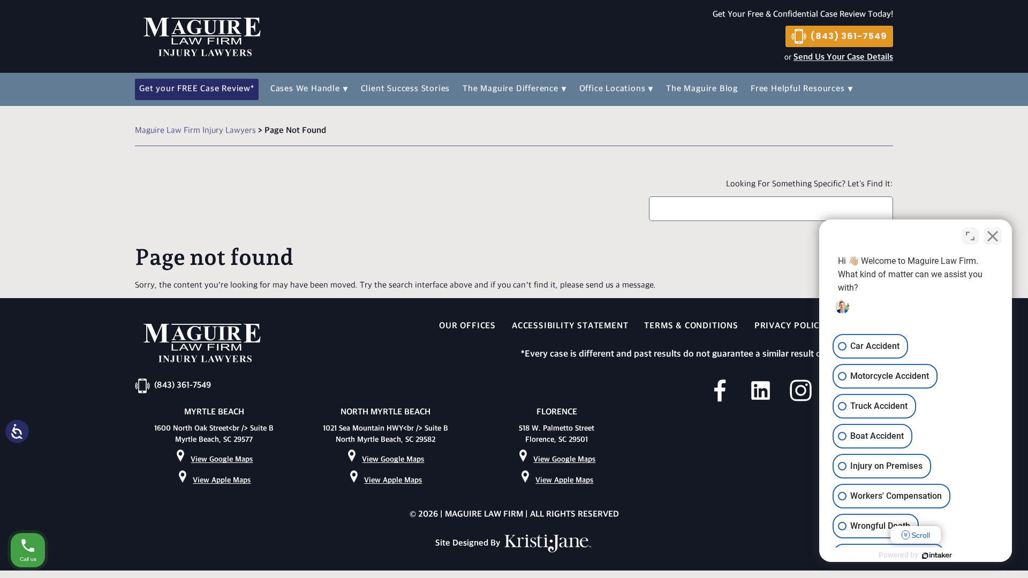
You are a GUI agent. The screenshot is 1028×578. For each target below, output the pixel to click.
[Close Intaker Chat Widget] (992, 236)
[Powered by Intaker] (937, 555)
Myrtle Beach (214, 412)
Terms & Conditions (691, 326)
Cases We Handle (305, 89)
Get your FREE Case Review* (196, 89)
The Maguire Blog (702, 89)
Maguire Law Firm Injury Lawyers (195, 131)
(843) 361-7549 (849, 36)
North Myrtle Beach (385, 412)
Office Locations (612, 89)
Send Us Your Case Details (843, 57)
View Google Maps (222, 459)
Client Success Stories (405, 89)
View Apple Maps (222, 480)
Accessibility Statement (570, 326)
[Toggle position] (970, 236)
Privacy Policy (789, 326)
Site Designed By (468, 543)
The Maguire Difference (510, 89)
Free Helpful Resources (798, 89)
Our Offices (467, 326)
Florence (556, 412)
